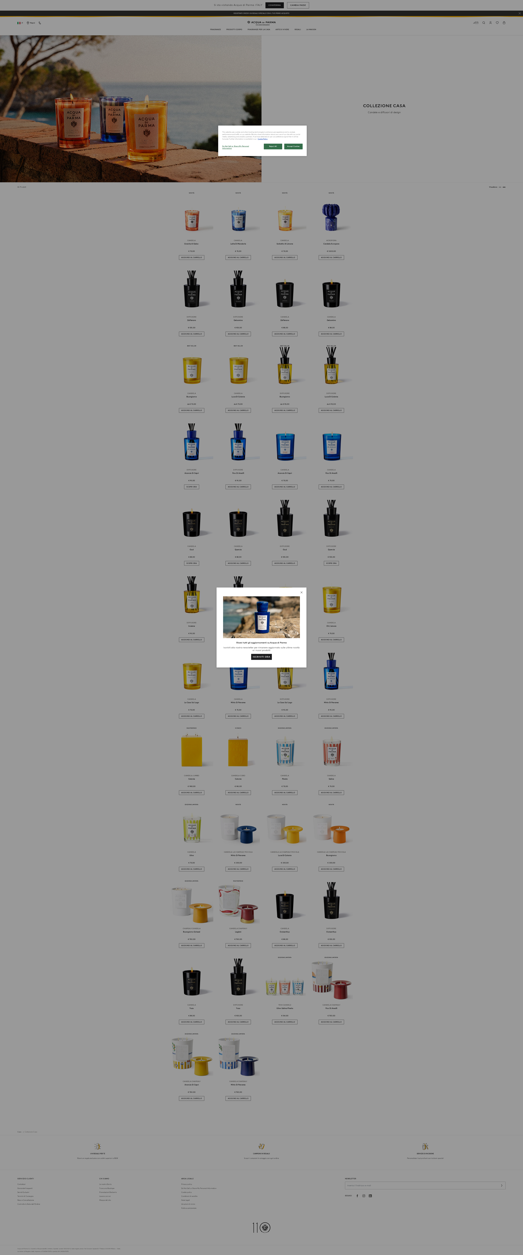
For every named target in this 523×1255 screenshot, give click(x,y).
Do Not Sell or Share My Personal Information (235, 147)
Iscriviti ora (261, 657)
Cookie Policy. (263, 139)
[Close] (301, 592)
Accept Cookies (293, 146)
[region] (262, 141)
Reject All (273, 146)
